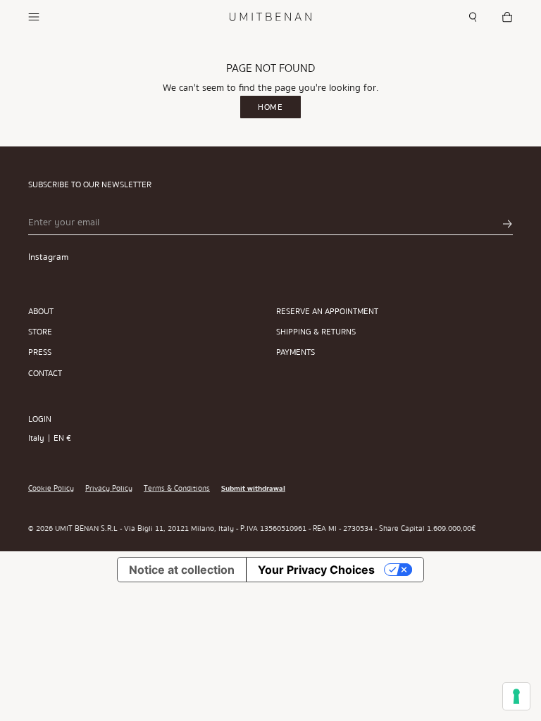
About (41, 311)
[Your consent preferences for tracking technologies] (516, 696)
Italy (36, 438)
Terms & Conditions (177, 488)
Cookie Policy (51, 488)
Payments (295, 352)
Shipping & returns (316, 332)
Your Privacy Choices (316, 570)
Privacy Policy (108, 488)
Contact (45, 373)
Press (39, 352)
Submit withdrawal (253, 488)
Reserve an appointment (327, 311)
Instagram (48, 257)
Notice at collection (182, 570)
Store (40, 332)
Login (39, 419)
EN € (62, 438)
